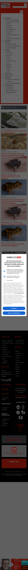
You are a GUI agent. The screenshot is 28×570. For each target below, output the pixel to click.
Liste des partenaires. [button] (19, 293)
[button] (14, 280)
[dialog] (14, 285)
